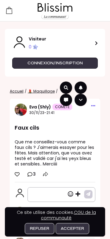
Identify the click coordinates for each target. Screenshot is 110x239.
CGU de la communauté (68, 215)
